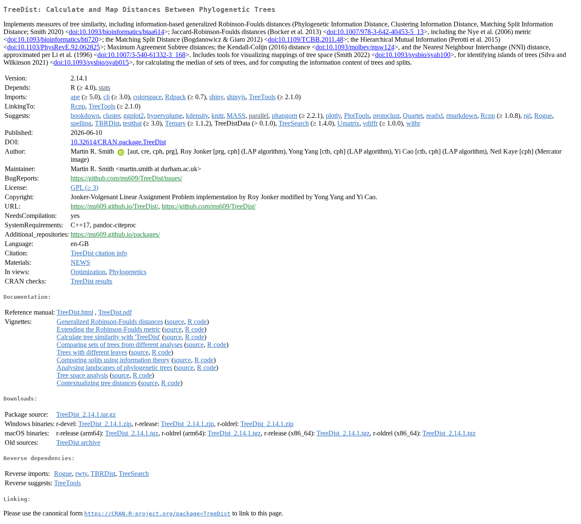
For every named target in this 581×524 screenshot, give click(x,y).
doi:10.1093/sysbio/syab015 (91, 62)
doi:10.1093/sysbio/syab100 (412, 54)
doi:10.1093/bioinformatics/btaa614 (116, 31)
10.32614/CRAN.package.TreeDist (118, 142)
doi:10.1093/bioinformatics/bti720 (52, 39)
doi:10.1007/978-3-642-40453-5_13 (375, 31)
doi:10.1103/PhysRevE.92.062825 (53, 47)
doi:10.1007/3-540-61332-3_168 (141, 54)
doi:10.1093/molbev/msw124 (355, 47)
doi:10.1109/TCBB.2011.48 (305, 39)
